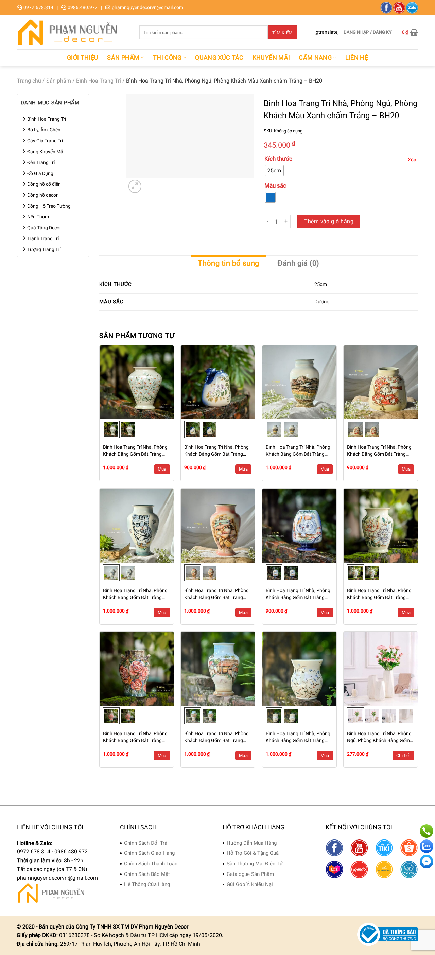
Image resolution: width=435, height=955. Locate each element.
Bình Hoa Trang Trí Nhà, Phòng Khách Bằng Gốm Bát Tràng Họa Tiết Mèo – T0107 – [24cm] (299, 594)
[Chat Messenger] (426, 861)
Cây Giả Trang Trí (45, 140)
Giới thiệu (83, 57)
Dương (321, 302)
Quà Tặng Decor (44, 227)
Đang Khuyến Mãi (45, 151)
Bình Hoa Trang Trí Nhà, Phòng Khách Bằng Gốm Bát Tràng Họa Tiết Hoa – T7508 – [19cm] (299, 737)
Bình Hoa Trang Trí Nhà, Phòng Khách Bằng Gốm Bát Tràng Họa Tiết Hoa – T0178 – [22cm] (217, 450)
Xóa (412, 159)
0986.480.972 (83, 7)
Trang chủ (29, 80)
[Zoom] (135, 186)
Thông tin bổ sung (228, 263)
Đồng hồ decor (42, 195)
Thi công (167, 57)
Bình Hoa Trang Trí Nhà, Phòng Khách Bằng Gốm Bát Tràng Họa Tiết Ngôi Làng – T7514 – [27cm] (216, 737)
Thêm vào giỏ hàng (328, 221)
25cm (320, 284)
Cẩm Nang (315, 57)
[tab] (228, 263)
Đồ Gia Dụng (40, 173)
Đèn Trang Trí (41, 162)
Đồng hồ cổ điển (44, 184)
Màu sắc (275, 186)
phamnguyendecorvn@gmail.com (147, 7)
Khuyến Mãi (271, 57)
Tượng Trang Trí (43, 249)
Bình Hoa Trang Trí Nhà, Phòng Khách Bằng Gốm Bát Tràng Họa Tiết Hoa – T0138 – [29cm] (136, 737)
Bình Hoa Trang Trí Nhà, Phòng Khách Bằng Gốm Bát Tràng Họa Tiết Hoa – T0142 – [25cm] (136, 450)
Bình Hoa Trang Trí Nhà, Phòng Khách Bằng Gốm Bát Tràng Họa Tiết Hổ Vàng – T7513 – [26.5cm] (216, 594)
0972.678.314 (38, 7)
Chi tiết (403, 755)
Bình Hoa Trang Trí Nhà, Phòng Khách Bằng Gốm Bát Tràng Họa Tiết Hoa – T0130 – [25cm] (380, 594)
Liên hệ (356, 57)
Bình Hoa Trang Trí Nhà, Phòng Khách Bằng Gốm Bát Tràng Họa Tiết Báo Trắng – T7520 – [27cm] (135, 594)
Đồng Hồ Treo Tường (49, 206)
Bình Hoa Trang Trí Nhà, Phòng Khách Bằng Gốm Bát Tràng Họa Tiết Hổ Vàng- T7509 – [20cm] (379, 450)
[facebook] (386, 7)
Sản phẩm (123, 57)
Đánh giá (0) (298, 263)
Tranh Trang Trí (43, 238)
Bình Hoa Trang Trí (98, 80)
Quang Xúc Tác (219, 57)
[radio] (274, 170)
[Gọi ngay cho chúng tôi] (426, 831)
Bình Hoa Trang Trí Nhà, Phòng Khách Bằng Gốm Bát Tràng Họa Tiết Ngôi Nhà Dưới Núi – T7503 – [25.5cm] (298, 450)
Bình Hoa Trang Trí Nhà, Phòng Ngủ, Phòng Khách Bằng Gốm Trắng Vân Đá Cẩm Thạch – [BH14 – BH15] (379, 737)
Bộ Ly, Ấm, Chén (43, 129)
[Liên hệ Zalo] (426, 846)
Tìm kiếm (282, 32)
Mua (162, 469)
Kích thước (278, 159)
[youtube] (399, 7)
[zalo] (412, 7)
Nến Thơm (38, 216)
